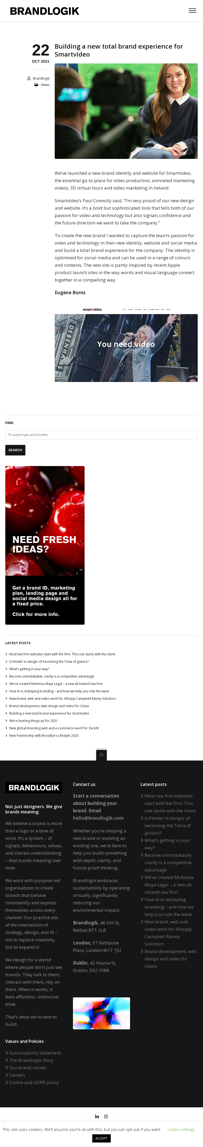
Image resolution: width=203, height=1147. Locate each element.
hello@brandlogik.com (98, 818)
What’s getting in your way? (29, 669)
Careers (17, 1075)
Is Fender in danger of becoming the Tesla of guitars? (49, 661)
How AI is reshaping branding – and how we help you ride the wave (59, 691)
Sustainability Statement (35, 1053)
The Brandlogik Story (31, 1060)
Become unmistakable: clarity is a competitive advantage (51, 676)
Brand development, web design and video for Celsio (49, 706)
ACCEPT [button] (101, 1138)
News (45, 84)
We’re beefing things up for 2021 (33, 720)
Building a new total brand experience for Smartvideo (49, 713)
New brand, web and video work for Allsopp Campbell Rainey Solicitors (62, 698)
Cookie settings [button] (181, 1129)
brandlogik (41, 78)
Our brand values (27, 1068)
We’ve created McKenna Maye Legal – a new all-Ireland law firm (56, 683)
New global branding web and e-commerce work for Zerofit (54, 728)
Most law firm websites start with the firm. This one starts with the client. (62, 654)
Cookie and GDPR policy (34, 1082)
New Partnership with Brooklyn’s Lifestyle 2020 (44, 735)
